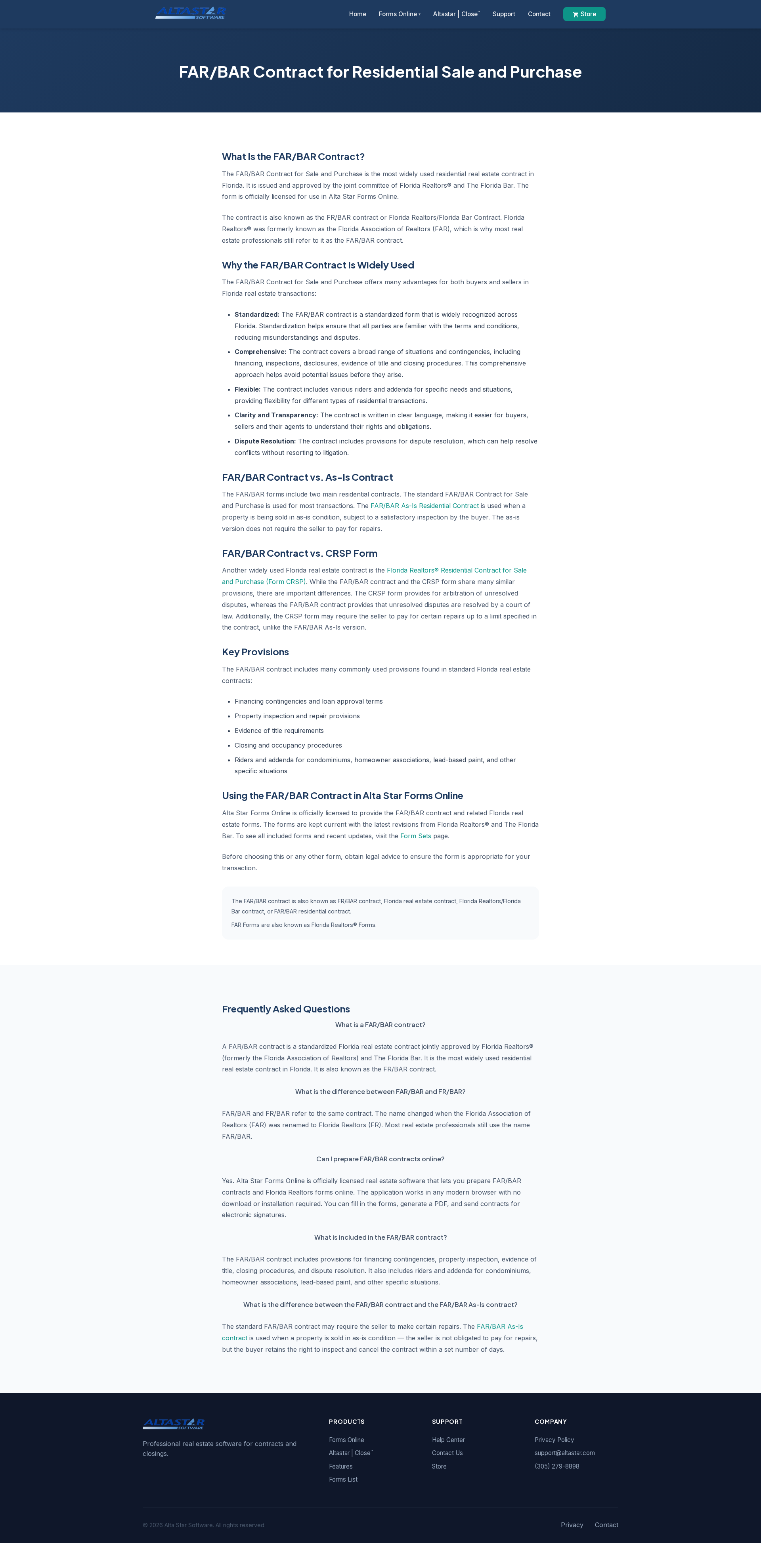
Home (357, 14)
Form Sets (415, 836)
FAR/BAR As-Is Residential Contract (425, 506)
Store (588, 14)
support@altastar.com (565, 1453)
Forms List (343, 1479)
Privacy (572, 1525)
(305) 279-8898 (557, 1466)
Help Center (448, 1440)
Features (341, 1466)
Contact (539, 14)
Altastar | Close (456, 14)
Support (504, 14)
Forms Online (400, 14)
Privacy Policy (554, 1440)
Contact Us (447, 1453)
